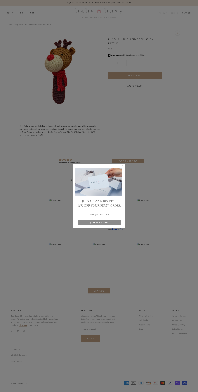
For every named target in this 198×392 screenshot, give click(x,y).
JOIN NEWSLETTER (99, 222)
